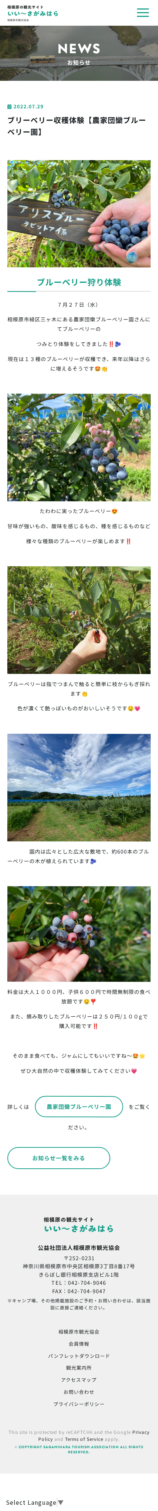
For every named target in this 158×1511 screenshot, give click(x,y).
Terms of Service (84, 1439)
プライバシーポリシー (79, 1403)
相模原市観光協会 (79, 1331)
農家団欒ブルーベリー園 (79, 1106)
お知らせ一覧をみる (58, 1158)
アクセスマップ (79, 1379)
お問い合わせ (79, 1391)
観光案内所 (79, 1367)
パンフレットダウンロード (79, 1355)
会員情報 (79, 1343)
